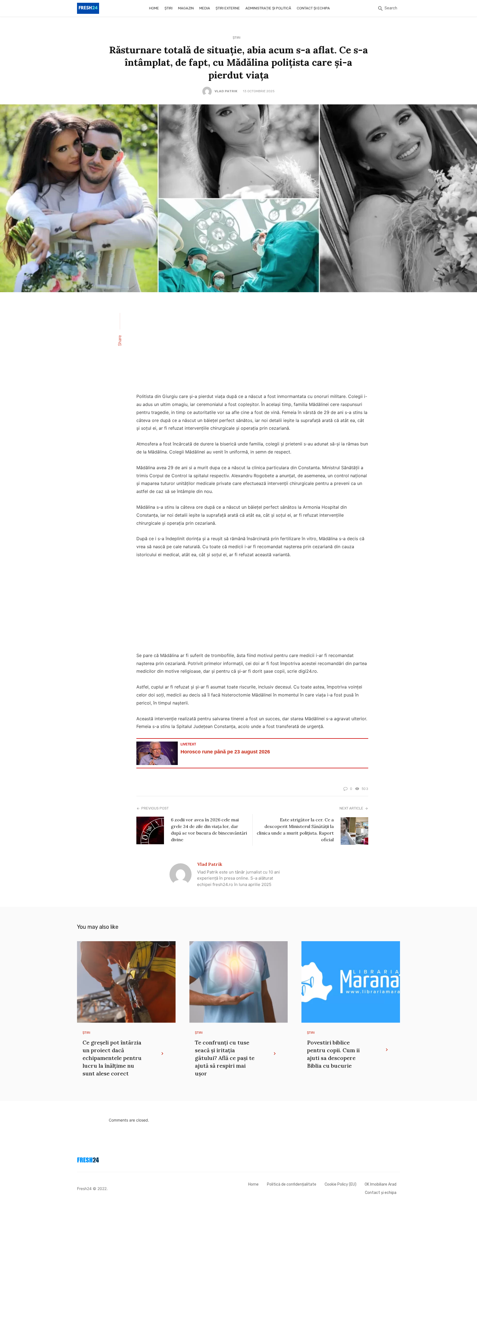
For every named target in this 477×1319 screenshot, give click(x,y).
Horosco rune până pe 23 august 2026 (225, 752)
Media (204, 8)
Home (154, 8)
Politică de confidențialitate (291, 1184)
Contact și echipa (313, 8)
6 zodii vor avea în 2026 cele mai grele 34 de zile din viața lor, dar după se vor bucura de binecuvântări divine (209, 829)
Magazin (186, 8)
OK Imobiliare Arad (380, 1184)
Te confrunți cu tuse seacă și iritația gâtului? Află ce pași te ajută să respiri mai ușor (225, 1058)
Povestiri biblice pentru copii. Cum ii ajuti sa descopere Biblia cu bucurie (333, 1054)
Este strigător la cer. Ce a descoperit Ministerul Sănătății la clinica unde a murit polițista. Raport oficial (295, 829)
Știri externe (228, 8)
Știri (169, 8)
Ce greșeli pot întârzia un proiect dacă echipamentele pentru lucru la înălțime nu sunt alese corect (112, 1058)
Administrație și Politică (268, 8)
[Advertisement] (252, 346)
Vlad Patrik (225, 91)
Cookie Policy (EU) (340, 1184)
